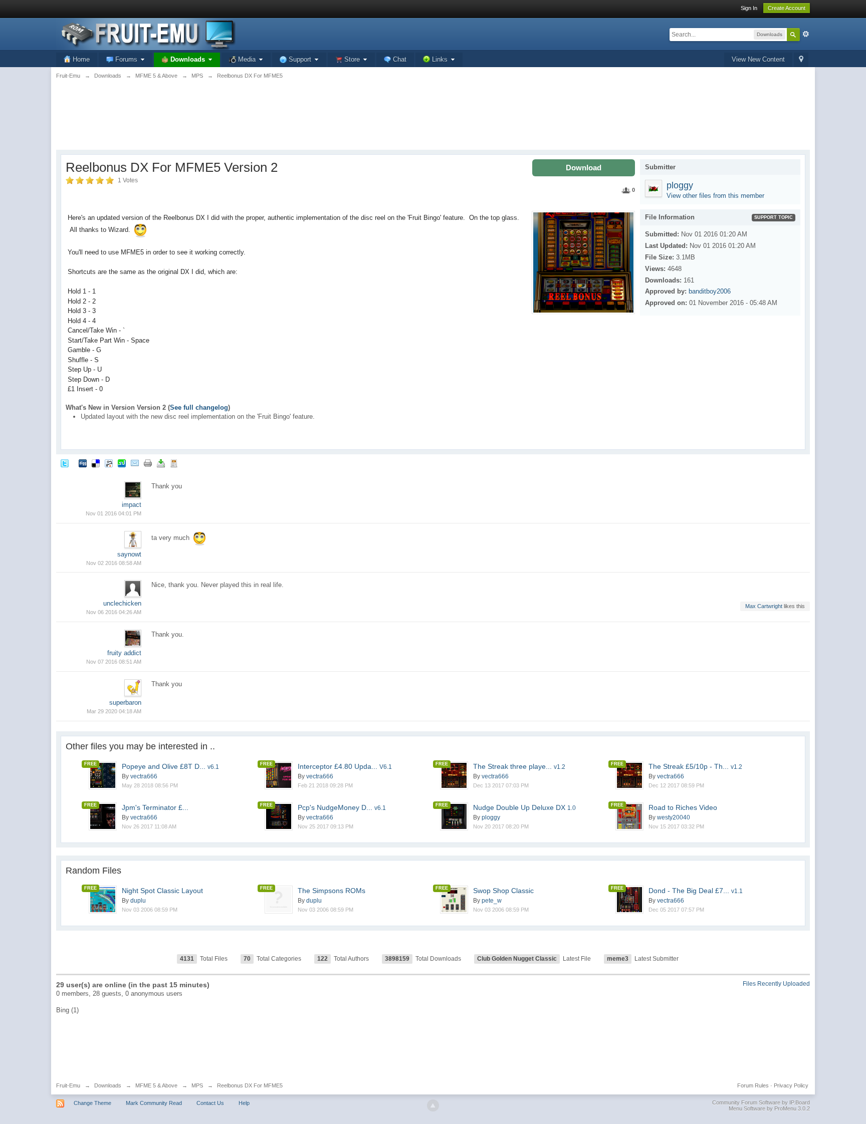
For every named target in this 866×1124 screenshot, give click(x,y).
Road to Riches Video (682, 807)
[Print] (148, 462)
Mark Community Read (154, 1103)
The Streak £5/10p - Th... (695, 766)
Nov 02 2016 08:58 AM (113, 563)
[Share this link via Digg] (83, 462)
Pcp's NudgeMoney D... (342, 807)
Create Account (786, 8)
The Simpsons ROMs (331, 891)
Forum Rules (753, 1085)
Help (244, 1103)
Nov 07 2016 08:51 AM (113, 662)
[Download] (161, 462)
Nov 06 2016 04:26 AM (113, 612)
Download (583, 167)
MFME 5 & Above (156, 1085)
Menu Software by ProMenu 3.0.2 (769, 1108)
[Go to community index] (146, 33)
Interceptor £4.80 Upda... (345, 766)
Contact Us (210, 1103)
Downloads (107, 1085)
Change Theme (92, 1103)
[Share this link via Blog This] (174, 462)
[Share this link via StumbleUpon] (122, 462)
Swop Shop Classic (503, 891)
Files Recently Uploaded (776, 983)
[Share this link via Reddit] (109, 462)
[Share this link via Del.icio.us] (96, 462)
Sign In (749, 8)
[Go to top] (433, 1105)
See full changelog (199, 407)
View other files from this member (715, 195)
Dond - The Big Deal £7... (695, 891)
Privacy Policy (791, 1085)
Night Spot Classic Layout (162, 891)
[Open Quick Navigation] (801, 60)
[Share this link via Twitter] (65, 462)
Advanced (806, 34)
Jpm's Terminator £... (155, 807)
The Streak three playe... (519, 766)
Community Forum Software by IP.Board (761, 1102)
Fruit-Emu (68, 1085)
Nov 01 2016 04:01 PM (113, 513)
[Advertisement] (433, 120)
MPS (197, 1085)
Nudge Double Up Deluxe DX (524, 807)
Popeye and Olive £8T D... (170, 766)
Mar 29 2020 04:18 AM (114, 711)
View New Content (758, 59)
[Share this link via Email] (135, 462)
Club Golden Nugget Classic (517, 958)
